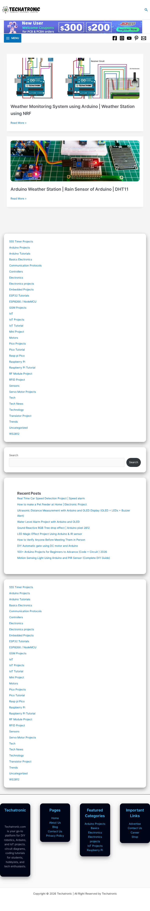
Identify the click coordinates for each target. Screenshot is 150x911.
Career (135, 832)
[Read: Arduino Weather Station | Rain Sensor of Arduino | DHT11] (75, 158)
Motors (13, 337)
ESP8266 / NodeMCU (22, 301)
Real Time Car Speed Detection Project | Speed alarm (51, 498)
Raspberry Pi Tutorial (22, 367)
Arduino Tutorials (19, 253)
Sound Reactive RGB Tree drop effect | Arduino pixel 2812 (53, 527)
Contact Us (55, 831)
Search (13, 455)
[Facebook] (114, 38)
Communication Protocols (25, 265)
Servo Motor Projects (22, 391)
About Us (55, 822)
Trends (13, 421)
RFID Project (17, 379)
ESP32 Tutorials (19, 295)
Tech (12, 397)
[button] (146, 9)
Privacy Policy (55, 835)
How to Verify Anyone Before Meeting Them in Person (51, 539)
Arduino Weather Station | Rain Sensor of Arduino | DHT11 (70, 189)
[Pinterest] (136, 38)
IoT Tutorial (16, 325)
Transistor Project (20, 415)
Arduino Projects (19, 247)
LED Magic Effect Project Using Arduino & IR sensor (49, 533)
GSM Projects (17, 307)
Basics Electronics (20, 259)
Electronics (16, 277)
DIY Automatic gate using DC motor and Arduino (47, 545)
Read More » (18, 123)
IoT (11, 313)
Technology (16, 409)
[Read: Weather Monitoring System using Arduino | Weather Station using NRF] (75, 76)
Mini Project (16, 331)
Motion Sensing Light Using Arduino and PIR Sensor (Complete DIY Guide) (63, 557)
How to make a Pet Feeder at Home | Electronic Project (52, 504)
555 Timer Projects (21, 241)
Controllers (16, 271)
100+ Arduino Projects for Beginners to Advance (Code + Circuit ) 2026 (62, 551)
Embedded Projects (21, 289)
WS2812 (14, 433)
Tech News (16, 403)
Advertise (135, 823)
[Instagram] (122, 38)
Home (55, 818)
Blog (55, 826)
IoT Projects (16, 319)
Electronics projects (21, 283)
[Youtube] (129, 38)
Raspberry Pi (17, 361)
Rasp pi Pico (17, 355)
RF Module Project (20, 373)
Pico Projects (17, 343)
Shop (135, 836)
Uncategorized (18, 427)
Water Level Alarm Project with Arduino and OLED (48, 521)
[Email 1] (143, 38)
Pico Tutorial (17, 349)
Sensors (14, 385)
